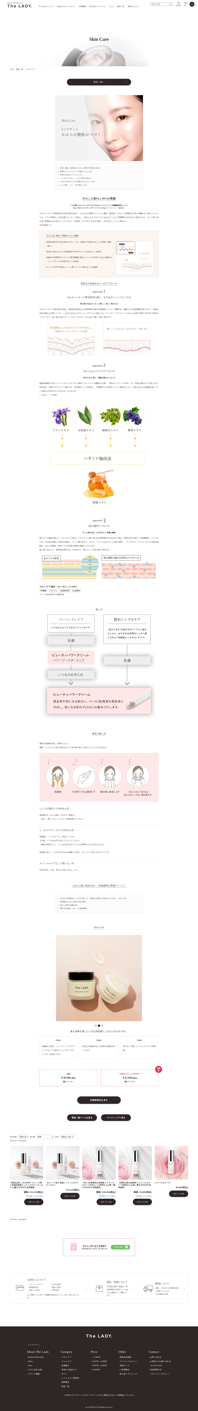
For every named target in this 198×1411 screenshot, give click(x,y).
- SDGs (30, 1361)
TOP (11, 69)
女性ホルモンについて (65, 6)
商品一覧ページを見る (82, 1117)
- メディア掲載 (33, 1374)
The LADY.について (46, 6)
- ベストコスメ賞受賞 (69, 1378)
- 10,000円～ (96, 1370)
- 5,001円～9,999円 (99, 1365)
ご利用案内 (82, 6)
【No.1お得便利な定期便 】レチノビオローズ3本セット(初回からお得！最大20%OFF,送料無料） (98, 1185)
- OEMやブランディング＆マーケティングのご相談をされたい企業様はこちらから (99, 1395)
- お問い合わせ (155, 1357)
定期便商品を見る (99, 1100)
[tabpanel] (99, 978)
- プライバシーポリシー (159, 1374)
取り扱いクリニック (97, 6)
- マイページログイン (128, 1361)
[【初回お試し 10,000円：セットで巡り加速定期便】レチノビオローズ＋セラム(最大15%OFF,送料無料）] (26, 1163)
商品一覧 (120, 6)
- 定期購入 (64, 1365)
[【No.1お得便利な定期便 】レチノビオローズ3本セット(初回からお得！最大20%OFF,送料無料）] (99, 1163)
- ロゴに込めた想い (35, 1370)
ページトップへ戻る (116, 1117)
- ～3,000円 (95, 1357)
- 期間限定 (64, 1382)
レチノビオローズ (162, 1183)
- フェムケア (65, 1361)
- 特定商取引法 (155, 1370)
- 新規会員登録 (125, 1357)
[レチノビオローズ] (171, 1163)
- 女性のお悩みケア (68, 1370)
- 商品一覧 (64, 1386)
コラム (111, 6)
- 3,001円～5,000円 (99, 1361)
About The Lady (38, 1351)
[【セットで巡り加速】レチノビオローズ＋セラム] (63, 1163)
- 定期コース (124, 1365)
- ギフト (63, 1374)
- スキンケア (65, 1357)
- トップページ (33, 1345)
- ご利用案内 (124, 1370)
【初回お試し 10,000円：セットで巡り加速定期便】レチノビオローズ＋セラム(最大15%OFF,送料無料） (26, 1185)
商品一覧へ (99, 82)
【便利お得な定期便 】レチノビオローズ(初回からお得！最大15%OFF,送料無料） (134, 1185)
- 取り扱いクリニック (128, 1374)
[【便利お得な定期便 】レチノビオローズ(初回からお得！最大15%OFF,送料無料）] (135, 1163)
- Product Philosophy (35, 1357)
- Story (29, 1365)
